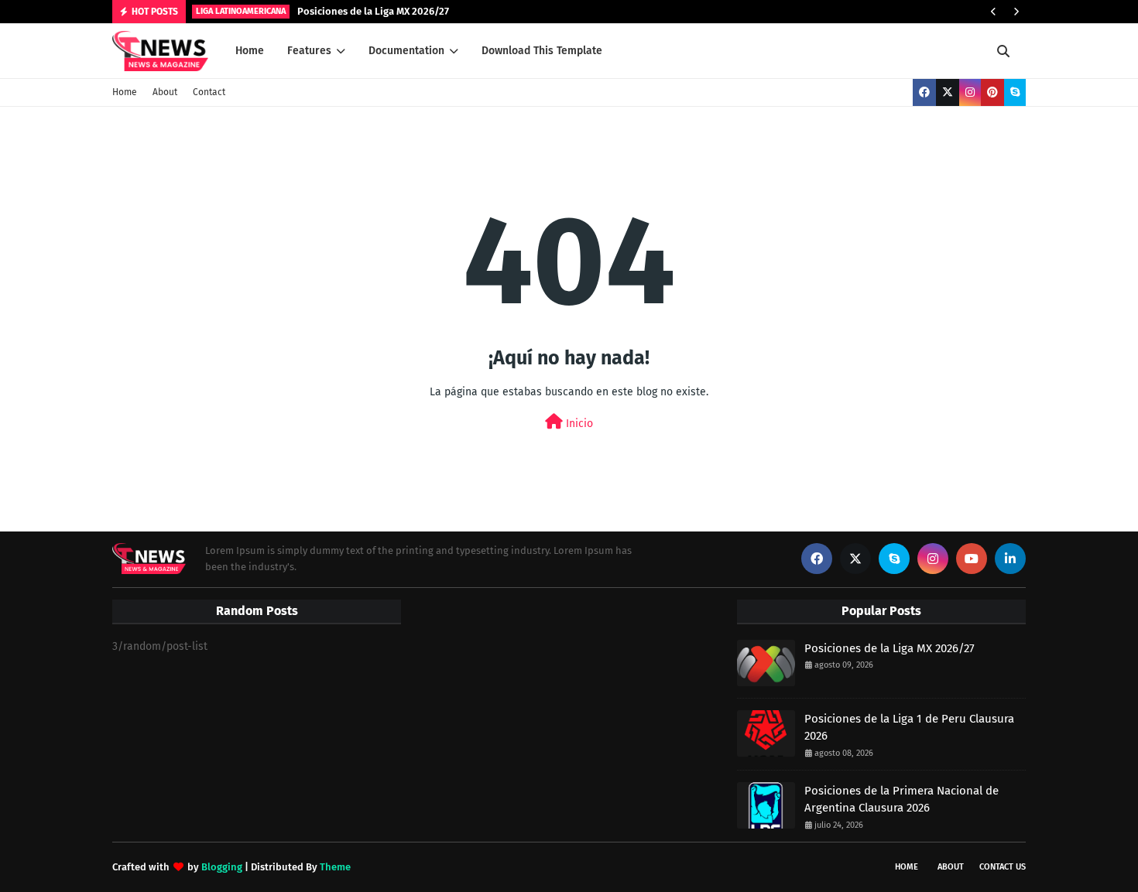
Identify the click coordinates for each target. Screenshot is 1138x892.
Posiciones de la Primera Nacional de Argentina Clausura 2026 (901, 799)
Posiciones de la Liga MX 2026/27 (373, 11)
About (165, 92)
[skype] (1015, 92)
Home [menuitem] (249, 50)
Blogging (221, 867)
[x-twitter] (947, 92)
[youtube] (971, 558)
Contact (209, 92)
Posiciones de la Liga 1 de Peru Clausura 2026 (909, 727)
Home (124, 92)
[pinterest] (992, 92)
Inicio (578, 423)
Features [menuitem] (309, 50)
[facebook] (924, 92)
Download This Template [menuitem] (542, 50)
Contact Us (1002, 867)
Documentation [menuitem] (406, 50)
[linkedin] (1010, 558)
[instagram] (970, 92)
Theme (335, 867)
